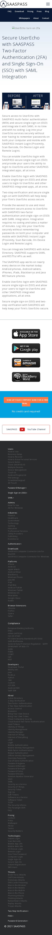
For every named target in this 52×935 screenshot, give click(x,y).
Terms (11, 828)
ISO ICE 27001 (14, 636)
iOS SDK (11, 685)
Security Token (14, 789)
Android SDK (14, 688)
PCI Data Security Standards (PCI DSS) (25, 638)
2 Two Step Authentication (20, 706)
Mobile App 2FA (15, 843)
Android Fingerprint (17, 475)
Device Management (17, 470)
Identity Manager (16, 732)
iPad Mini (12, 585)
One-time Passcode (17, 758)
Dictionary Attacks (16, 880)
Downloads (13, 549)
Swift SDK (12, 690)
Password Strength (16, 768)
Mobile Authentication (18, 745)
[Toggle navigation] (48, 4)
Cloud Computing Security (20, 719)
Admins (11, 502)
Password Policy (15, 771)
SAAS (10, 779)
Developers (13, 664)
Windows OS (13, 593)
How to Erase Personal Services (22, 459)
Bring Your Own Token (18, 716)
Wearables (13, 595)
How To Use (13, 505)
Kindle (11, 600)
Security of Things (16, 787)
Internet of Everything (18, 737)
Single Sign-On (14, 859)
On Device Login (15, 849)
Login (10, 742)
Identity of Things (16, 727)
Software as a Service (18, 797)
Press (39, 11)
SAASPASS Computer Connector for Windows (28, 556)
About (36, 18)
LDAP (10, 740)
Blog (47, 11)
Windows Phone (15, 577)
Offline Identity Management (21, 755)
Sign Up (11, 792)
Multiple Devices (15, 467)
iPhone (11, 564)
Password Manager (17, 766)
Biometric (12, 711)
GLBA (10, 649)
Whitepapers (24, 18)
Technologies (14, 836)
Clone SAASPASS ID (16, 464)
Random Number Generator (21, 776)
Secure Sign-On (15, 862)
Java (10, 672)
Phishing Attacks (15, 898)
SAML (10, 781)
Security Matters (15, 831)
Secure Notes (14, 462)
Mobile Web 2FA (15, 846)
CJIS (9, 657)
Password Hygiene (16, 763)
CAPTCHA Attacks (16, 877)
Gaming (11, 526)
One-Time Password (17, 854)
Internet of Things (16, 734)
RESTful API (13, 669)
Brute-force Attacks (17, 875)
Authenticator (14, 544)
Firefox (11, 611)
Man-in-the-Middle (16, 888)
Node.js (11, 675)
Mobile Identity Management (21, 747)
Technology (13, 523)
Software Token (15, 800)
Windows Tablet (15, 590)
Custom (11, 683)
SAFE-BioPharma (15, 641)
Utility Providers (15, 533)
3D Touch (12, 483)
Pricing (30, 11)
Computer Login (15, 857)
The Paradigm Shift (16, 808)
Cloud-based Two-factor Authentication (26, 721)
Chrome (11, 608)
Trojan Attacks (14, 906)
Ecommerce (13, 539)
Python (11, 677)
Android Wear (14, 572)
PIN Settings (13, 477)
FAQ (9, 11)
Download (19, 11)
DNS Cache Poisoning (18, 882)
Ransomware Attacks (17, 901)
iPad (10, 582)
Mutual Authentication (18, 753)
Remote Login (14, 851)
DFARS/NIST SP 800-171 (18, 646)
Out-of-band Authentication (21, 761)
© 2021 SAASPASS (14, 926)
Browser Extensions (17, 605)
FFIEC (10, 631)
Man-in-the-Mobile (16, 890)
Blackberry (13, 574)
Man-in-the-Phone (16, 893)
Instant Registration (17, 864)
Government (13, 520)
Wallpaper (12, 823)
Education (12, 528)
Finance (11, 515)
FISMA (10, 651)
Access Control (15, 708)
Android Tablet (15, 587)
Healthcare (13, 518)
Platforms (12, 561)
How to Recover (15, 457)
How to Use (13, 451)
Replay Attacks (14, 903)
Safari (10, 616)
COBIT (11, 654)
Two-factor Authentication (20, 703)
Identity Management (17, 729)
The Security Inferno (17, 805)
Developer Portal (16, 667)
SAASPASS (17, 4)
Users (10, 449)
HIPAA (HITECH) (15, 633)
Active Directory (15, 698)
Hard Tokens (14, 724)
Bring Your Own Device (18, 714)
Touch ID (12, 472)
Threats (11, 872)
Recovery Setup (15, 454)
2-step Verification (16, 701)
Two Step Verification (18, 911)
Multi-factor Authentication (20, 750)
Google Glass (14, 598)
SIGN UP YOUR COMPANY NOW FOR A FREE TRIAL (27, 402)
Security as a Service (17, 784)
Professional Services (18, 531)
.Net (10, 680)
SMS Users (12, 867)
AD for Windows (15, 508)
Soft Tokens (13, 794)
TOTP (10, 802)
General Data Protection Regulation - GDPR (28, 644)
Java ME (11, 580)
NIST (10, 659)
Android (12, 567)
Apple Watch (14, 569)
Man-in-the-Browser (17, 885)
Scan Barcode (14, 841)
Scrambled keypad (16, 480)
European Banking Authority (21, 628)
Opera (11, 613)
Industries (12, 513)
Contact (45, 18)
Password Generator (17, 921)
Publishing (12, 536)
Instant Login (14, 838)
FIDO (10, 916)
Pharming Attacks (16, 895)
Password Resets (16, 774)
